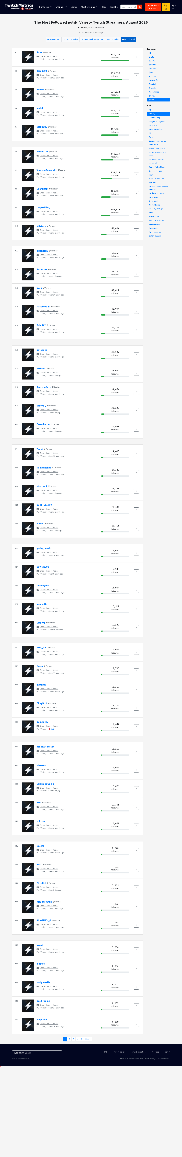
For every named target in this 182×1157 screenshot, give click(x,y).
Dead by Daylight (156, 208)
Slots (151, 212)
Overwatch (154, 201)
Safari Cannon (155, 236)
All (150, 53)
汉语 (151, 72)
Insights (114, 6)
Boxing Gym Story (156, 193)
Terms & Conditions (138, 1052)
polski (151, 99)
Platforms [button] (44, 6)
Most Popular (113, 39)
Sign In (174, 7)
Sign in (167, 1052)
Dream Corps (154, 197)
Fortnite (152, 182)
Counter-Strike (155, 129)
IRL (150, 133)
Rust (151, 175)
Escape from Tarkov (157, 141)
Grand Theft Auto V (157, 148)
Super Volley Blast (157, 167)
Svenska (152, 88)
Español (152, 84)
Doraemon (153, 228)
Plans (103, 6)
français (152, 76)
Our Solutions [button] (88, 6)
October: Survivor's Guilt (157, 154)
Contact (155, 1052)
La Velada (153, 125)
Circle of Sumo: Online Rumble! (158, 188)
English (152, 57)
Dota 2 (152, 137)
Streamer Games (156, 159)
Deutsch (152, 68)
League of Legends (157, 121)
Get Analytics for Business (153, 7)
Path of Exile (154, 216)
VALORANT (153, 144)
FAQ (105, 1052)
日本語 (152, 95)
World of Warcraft (156, 220)
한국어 (152, 61)
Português (153, 80)
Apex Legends (155, 232)
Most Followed (128, 39)
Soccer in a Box (155, 171)
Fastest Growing (71, 39)
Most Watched (53, 39)
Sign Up (166, 7)
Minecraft (153, 163)
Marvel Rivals (154, 205)
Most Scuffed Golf (156, 178)
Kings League (155, 224)
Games (74, 6)
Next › (87, 1039)
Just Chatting (154, 117)
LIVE (52, 729)
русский (153, 64)
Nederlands (154, 92)
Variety (152, 113)
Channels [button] (60, 6)
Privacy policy (119, 1052)
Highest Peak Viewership (92, 39)
